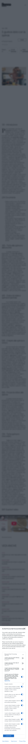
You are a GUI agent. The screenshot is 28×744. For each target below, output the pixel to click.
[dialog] (14, 685)
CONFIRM (8, 735)
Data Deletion (5, 741)
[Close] (25, 628)
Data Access (14, 741)
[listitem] (14, 655)
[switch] (22, 658)
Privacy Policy (22, 741)
